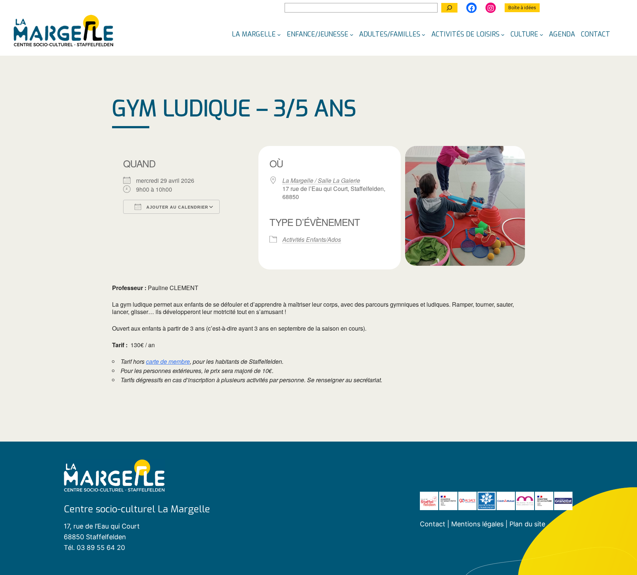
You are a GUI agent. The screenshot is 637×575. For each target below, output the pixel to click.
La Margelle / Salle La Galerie (321, 180)
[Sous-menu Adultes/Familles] (423, 34)
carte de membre (168, 361)
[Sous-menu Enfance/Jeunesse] (352, 34)
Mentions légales (478, 524)
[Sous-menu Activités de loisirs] (503, 34)
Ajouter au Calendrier (176, 207)
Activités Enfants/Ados (311, 239)
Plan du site (527, 524)
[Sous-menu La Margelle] (279, 34)
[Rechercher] (449, 8)
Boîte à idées (522, 7)
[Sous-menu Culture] (541, 34)
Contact (432, 524)
